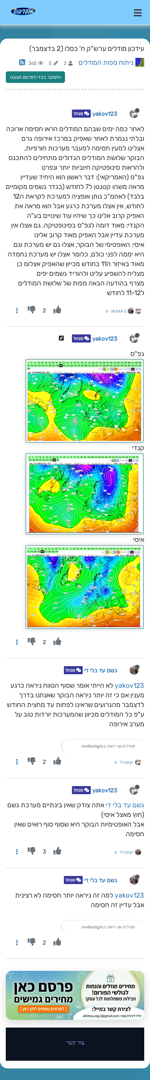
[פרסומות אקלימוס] (75, 995)
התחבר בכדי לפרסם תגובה (35, 77)
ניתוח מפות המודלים (105, 62)
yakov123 (104, 113)
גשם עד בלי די (100, 670)
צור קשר (75, 1042)
